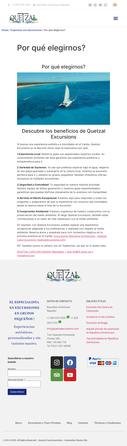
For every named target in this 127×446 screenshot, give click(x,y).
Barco (18, 422)
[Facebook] (90, 5)
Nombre (12, 369)
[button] (115, 18)
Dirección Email (16, 380)
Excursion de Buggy (97, 322)
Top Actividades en (97, 338)
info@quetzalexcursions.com (63, 328)
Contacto (83, 422)
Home (5, 30)
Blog (69, 422)
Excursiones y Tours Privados (44, 422)
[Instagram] (57, 362)
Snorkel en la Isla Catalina (100, 316)
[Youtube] (100, 5)
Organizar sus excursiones (26, 30)
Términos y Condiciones (107, 422)
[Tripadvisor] (95, 5)
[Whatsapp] (105, 5)
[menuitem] (115, 5)
